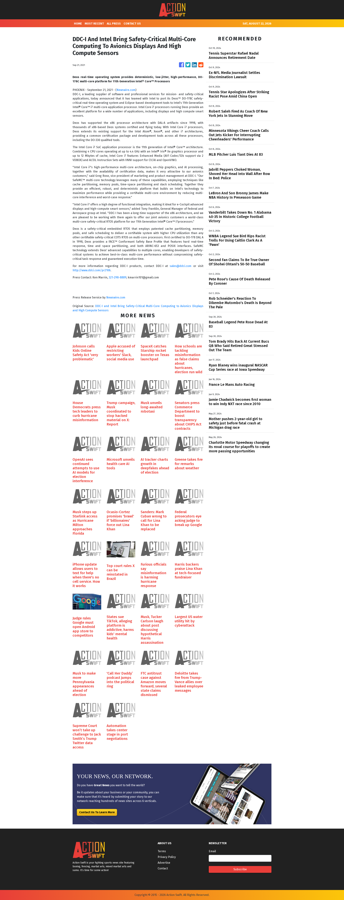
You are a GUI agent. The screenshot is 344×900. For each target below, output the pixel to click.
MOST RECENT (94, 23)
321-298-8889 (117, 277)
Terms (162, 851)
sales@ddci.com (180, 266)
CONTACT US (132, 23)
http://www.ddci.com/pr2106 (92, 270)
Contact (163, 868)
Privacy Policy (167, 857)
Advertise (164, 862)
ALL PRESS (114, 23)
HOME (78, 23)
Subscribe (240, 869)
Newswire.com (125, 90)
